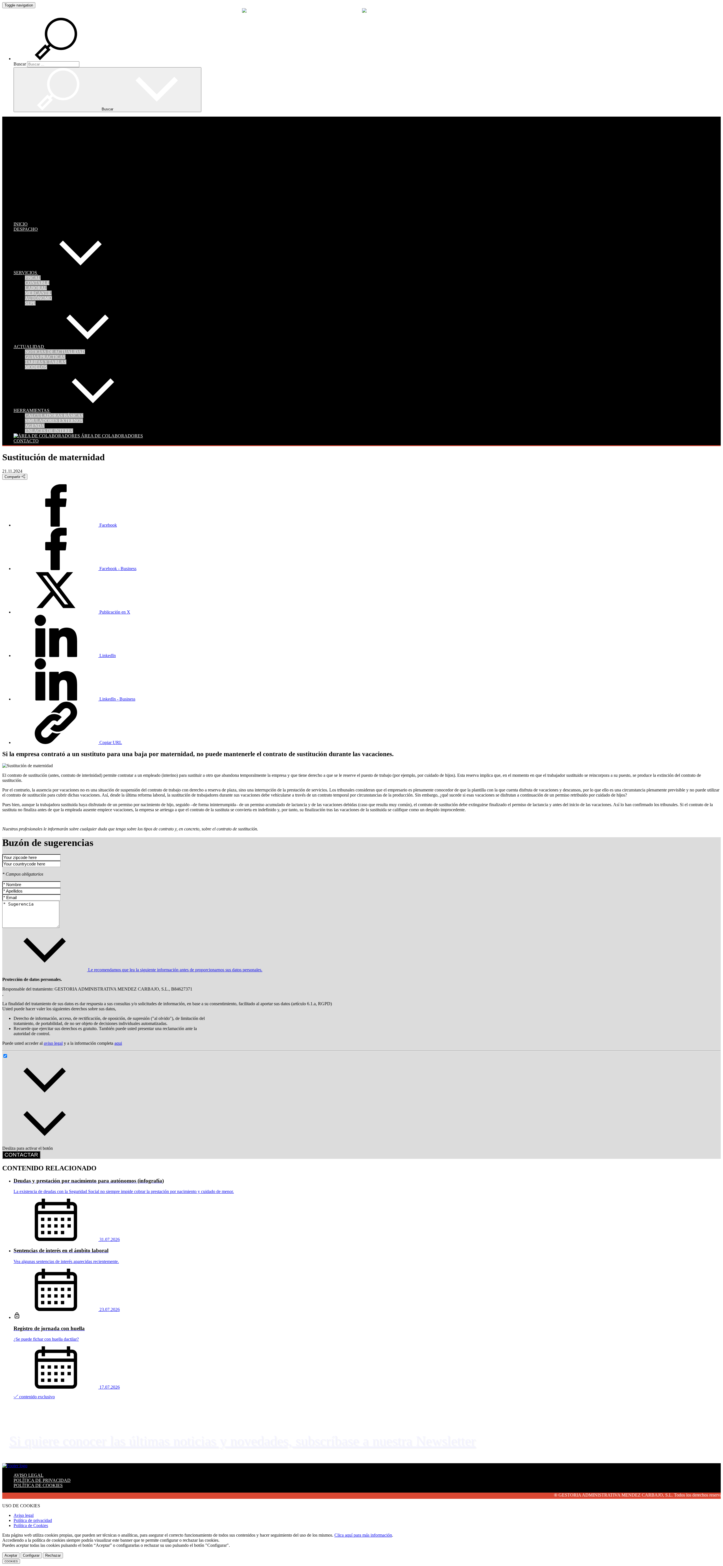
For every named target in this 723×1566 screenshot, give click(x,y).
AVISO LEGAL (28, 1475)
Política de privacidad (33, 1520)
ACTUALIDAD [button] (29, 346)
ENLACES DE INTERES (49, 430)
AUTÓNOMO (38, 298)
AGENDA (35, 425)
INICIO (21, 224)
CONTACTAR (21, 1155)
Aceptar (11, 1555)
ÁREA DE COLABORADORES (111, 435)
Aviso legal (24, 1515)
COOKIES (11, 1561)
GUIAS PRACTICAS (45, 356)
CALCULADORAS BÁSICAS (54, 415)
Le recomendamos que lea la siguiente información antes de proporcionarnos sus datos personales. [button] (174, 969)
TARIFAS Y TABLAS (45, 361)
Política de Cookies (31, 1525)
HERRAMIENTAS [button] (32, 410)
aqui (118, 1043)
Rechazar (53, 1555)
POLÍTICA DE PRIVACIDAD (42, 1480)
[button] (63, 58)
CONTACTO (26, 441)
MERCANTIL (38, 293)
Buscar (20, 64)
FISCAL (33, 277)
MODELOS (36, 367)
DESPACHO (26, 229)
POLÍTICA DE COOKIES (38, 1485)
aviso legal (53, 1043)
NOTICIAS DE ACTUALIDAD (55, 351)
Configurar (31, 1555)
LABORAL (36, 287)
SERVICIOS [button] (26, 272)
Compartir (13, 477)
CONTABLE (37, 282)
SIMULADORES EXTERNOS (54, 420)
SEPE (30, 303)
